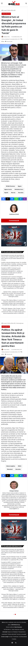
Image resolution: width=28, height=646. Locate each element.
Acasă (4, 10)
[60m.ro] (14, 3)
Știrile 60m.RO (11, 10)
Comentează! (14, 220)
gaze (20, 186)
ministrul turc (19, 189)
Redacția (15, 631)
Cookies (14, 639)
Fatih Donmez (11, 186)
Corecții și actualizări (21, 634)
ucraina (21, 192)
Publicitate (15, 636)
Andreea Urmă (6, 36)
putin (6, 192)
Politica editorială (12, 634)
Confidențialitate (23, 636)
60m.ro (9, 629)
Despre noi (10, 631)
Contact (11, 636)
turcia (13, 192)
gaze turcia (8, 189)
